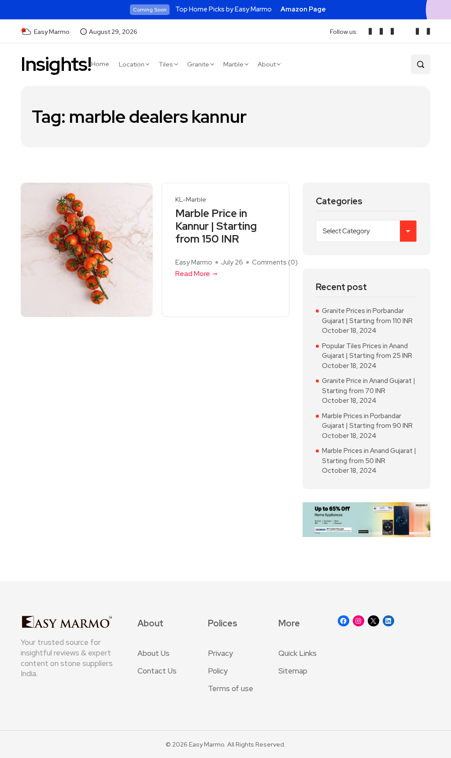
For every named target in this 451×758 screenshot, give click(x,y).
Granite (198, 64)
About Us (153, 653)
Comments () (275, 262)
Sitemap (292, 671)
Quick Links (297, 653)
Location (131, 64)
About (267, 64)
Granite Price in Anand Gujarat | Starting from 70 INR (368, 385)
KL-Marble (190, 199)
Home (100, 64)
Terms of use (230, 688)
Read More (192, 273)
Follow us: (344, 32)
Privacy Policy (220, 662)
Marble (233, 64)
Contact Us (157, 671)
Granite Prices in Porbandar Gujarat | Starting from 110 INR (367, 315)
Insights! (56, 64)
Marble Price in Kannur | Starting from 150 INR (216, 226)
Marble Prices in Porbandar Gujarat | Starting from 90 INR (367, 421)
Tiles (166, 64)
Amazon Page (303, 9)
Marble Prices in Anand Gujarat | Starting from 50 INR (369, 455)
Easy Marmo (193, 262)
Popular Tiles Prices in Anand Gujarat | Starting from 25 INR (367, 351)
